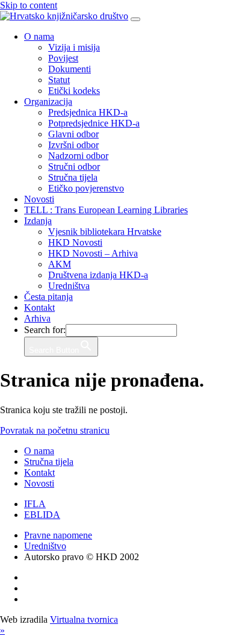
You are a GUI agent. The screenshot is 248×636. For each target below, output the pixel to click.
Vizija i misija (74, 47)
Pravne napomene (58, 535)
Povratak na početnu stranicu (55, 430)
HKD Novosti (75, 242)
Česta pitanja (48, 297)
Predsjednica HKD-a (88, 112)
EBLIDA (42, 515)
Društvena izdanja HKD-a (98, 275)
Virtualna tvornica (84, 619)
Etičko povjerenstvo (86, 188)
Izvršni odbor (73, 145)
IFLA (35, 504)
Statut (59, 80)
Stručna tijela (73, 177)
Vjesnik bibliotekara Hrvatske (104, 231)
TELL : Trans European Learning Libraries (106, 210)
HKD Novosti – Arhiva (93, 253)
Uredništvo (45, 546)
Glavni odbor (73, 134)
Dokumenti (69, 69)
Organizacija (48, 101)
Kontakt (39, 307)
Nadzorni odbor (78, 156)
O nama (39, 36)
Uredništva (69, 286)
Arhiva (37, 318)
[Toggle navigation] (135, 19)
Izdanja (38, 221)
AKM (59, 264)
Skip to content (28, 5)
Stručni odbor (74, 166)
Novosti (39, 199)
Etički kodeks (74, 91)
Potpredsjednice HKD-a (94, 123)
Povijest (63, 58)
